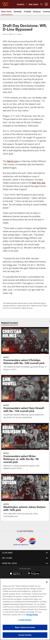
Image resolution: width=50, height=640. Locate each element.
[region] (25, 609)
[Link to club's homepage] (5, 3)
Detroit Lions (13, 161)
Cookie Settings (25, 620)
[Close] (47, 582)
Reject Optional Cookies (25, 627)
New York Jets (38, 182)
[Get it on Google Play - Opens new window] (33, 574)
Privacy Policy (32, 615)
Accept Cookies (25, 635)
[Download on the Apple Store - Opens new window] (15, 573)
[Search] (41, 4)
